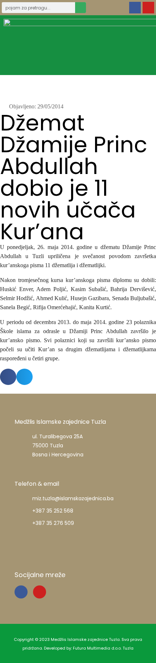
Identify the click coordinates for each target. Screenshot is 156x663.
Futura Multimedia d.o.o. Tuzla (103, 648)
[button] (141, 45)
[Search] (80, 7)
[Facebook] (135, 7)
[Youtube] (148, 7)
